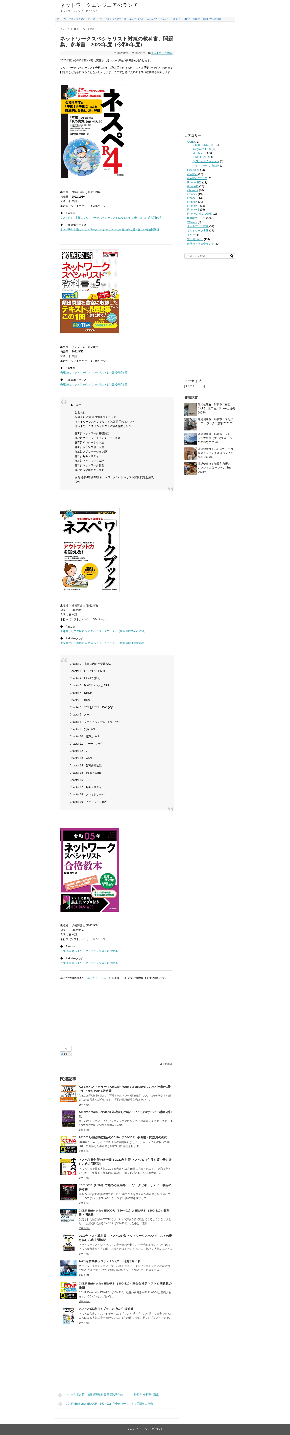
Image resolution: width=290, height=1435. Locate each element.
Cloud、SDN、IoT (203, 144)
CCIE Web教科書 (212, 19)
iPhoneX (192, 201)
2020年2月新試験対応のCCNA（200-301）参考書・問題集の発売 (123, 1137)
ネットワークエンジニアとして (73, 19)
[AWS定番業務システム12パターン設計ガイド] (68, 1268)
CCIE (190, 141)
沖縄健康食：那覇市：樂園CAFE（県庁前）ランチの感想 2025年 (216, 408)
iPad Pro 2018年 (197, 178)
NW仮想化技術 (201, 157)
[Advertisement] (88, 1013)
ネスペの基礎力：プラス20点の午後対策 (106, 1309)
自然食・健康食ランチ (200, 243)
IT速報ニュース (196, 218)
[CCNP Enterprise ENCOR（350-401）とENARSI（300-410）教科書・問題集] (68, 1217)
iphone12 (152, 19)
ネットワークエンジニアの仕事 (109, 19)
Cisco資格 (193, 170)
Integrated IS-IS (201, 149)
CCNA (186, 19)
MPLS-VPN (199, 153)
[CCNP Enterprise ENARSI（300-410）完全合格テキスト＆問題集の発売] (68, 1290)
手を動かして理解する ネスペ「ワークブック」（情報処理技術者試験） (103, 631)
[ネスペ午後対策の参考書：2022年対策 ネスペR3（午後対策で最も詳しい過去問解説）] (68, 1166)
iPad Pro (192, 174)
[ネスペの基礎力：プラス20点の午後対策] (68, 1315)
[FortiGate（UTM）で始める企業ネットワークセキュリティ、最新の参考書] (68, 1192)
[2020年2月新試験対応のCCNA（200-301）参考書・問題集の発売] (68, 1144)
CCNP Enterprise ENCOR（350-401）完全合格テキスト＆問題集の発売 (109, 1403)
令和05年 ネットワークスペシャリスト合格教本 (89, 951)
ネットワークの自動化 (205, 165)
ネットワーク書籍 (162, 53)
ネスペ (176, 19)
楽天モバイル (136, 19)
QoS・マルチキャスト (205, 161)
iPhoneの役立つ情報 (199, 213)
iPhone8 (192, 198)
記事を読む (84, 1104)
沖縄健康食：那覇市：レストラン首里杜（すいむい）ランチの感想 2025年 (215, 438)
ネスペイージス (96, 977)
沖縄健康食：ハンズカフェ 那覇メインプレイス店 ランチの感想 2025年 (215, 452)
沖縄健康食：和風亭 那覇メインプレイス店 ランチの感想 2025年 (215, 467)
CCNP (196, 19)
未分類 (191, 235)
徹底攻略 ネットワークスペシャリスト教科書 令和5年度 (94, 372)
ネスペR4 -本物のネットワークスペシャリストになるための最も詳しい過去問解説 (109, 229)
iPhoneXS (193, 209)
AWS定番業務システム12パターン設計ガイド (109, 1261)
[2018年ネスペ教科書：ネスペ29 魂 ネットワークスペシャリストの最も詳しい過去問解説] (68, 1242)
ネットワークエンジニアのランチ (99, 5)
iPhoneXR (193, 205)
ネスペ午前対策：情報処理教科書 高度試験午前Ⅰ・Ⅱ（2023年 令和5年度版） (113, 1394)
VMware (192, 222)
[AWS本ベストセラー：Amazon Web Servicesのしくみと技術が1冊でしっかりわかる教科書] (68, 1093)
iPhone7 (192, 194)
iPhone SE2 (194, 182)
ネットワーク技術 (198, 226)
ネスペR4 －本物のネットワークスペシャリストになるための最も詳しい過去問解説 (110, 217)
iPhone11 (165, 19)
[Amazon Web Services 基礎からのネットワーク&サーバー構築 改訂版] (68, 1118)
